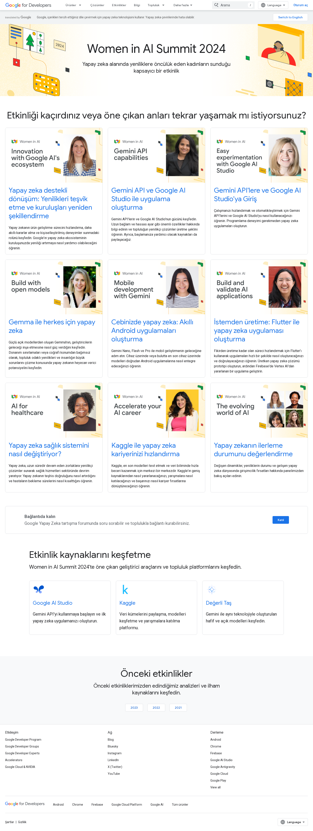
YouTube (114, 773)
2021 (178, 708)
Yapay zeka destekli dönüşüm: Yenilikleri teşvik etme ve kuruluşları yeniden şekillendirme (50, 203)
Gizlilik (22, 822)
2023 (134, 708)
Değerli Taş (218, 603)
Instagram (115, 753)
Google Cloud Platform (127, 804)
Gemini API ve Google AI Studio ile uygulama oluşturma (148, 199)
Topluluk (153, 5)
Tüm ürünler (180, 804)
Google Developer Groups (22, 746)
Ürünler (71, 5)
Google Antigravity (222, 767)
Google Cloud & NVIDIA (20, 767)
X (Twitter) (115, 767)
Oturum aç (300, 5)
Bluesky (113, 746)
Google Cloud (219, 773)
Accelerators (13, 760)
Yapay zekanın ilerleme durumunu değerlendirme (253, 449)
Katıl (281, 520)
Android (215, 739)
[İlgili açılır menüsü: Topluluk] (164, 5)
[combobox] (233, 5)
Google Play (218, 780)
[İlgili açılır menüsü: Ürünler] (81, 5)
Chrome (215, 746)
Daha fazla (181, 5)
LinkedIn (113, 760)
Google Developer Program (23, 739)
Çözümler (97, 5)
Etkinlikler (119, 5)
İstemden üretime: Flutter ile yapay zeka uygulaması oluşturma (257, 330)
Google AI (157, 804)
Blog (111, 739)
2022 (156, 708)
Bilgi (137, 5)
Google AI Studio (52, 603)
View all (215, 787)
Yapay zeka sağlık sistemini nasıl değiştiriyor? (49, 449)
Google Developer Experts (22, 753)
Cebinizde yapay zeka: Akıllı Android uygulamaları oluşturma (152, 330)
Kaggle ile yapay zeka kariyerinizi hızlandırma (145, 449)
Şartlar (9, 822)
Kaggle (127, 603)
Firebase (216, 753)
